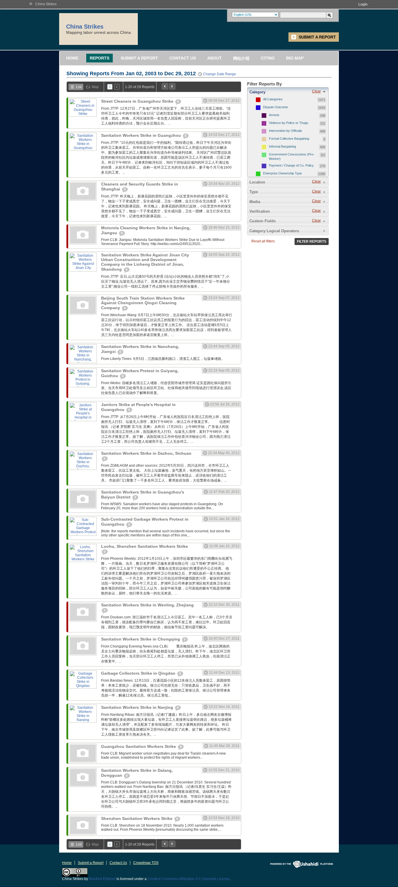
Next (172, 86)
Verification (259, 211)
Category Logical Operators (274, 231)
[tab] (288, 92)
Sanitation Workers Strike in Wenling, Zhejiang (147, 605)
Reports (99, 58)
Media (254, 202)
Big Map (295, 58)
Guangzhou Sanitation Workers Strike (139, 746)
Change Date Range (219, 74)
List (79, 87)
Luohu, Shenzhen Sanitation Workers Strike (144, 546)
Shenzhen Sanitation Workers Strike (137, 818)
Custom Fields (262, 221)
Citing (268, 58)
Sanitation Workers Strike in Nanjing (137, 707)
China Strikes (46, 4)
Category (257, 92)
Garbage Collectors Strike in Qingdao (139, 673)
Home (72, 58)
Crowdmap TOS (146, 863)
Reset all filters (263, 241)
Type (253, 192)
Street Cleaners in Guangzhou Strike (138, 101)
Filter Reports (311, 241)
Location (257, 182)
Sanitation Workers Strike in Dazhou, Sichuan (146, 453)
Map (95, 87)
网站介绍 (241, 58)
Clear (316, 91)
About (214, 58)
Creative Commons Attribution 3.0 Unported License (188, 879)
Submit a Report (317, 37)
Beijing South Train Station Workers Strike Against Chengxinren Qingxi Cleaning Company (143, 303)
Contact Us (182, 58)
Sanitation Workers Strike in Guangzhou (141, 135)
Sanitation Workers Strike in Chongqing (141, 639)
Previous (165, 86)
